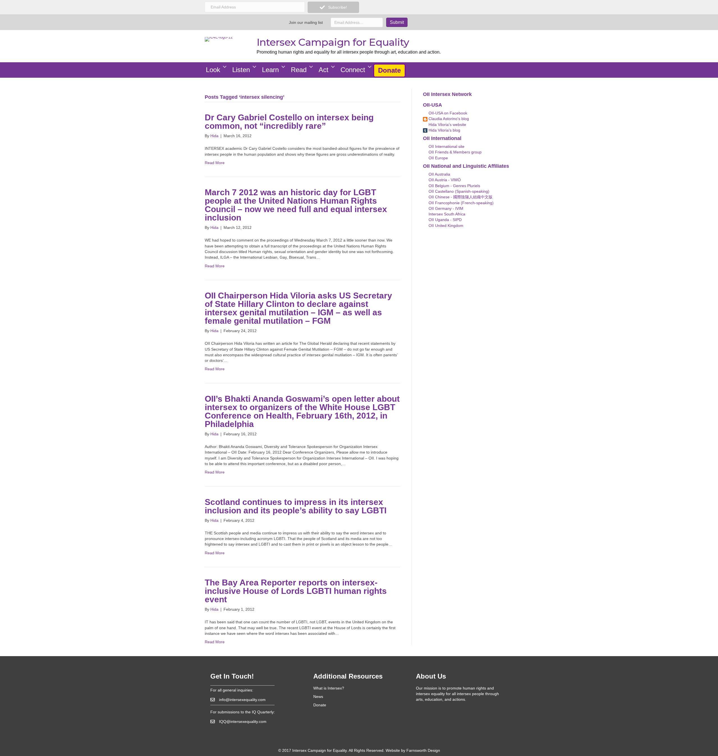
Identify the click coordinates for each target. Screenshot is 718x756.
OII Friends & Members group (454, 152)
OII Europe (437, 158)
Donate (389, 70)
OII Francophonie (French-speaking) (460, 203)
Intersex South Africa (446, 214)
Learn (270, 69)
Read (299, 69)
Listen (241, 69)
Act (323, 69)
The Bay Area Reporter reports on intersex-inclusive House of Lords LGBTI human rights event (296, 591)
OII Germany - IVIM (445, 208)
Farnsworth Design (423, 750)
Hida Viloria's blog (443, 130)
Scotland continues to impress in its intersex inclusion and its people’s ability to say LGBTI (295, 506)
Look (213, 69)
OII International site (445, 146)
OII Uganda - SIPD (444, 219)
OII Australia (438, 174)
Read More (215, 162)
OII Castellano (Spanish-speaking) (458, 191)
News (318, 696)
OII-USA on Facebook (447, 113)
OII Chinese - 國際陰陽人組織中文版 (460, 197)
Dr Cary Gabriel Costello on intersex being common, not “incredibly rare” (289, 121)
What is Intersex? (328, 688)
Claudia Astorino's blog (448, 118)
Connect (352, 69)
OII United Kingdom (445, 225)
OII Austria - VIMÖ (444, 180)
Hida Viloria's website (446, 124)
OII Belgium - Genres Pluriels (453, 185)
